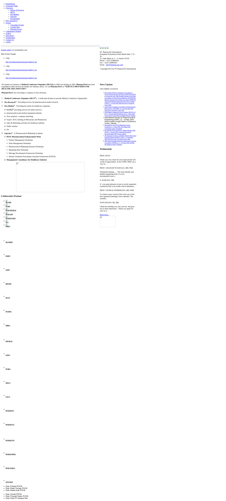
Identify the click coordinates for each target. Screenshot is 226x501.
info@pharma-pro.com (114, 65)
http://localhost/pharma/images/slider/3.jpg (21, 78)
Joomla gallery (6, 50)
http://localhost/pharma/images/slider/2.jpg (21, 62)
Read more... (104, 215)
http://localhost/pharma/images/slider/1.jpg (21, 70)
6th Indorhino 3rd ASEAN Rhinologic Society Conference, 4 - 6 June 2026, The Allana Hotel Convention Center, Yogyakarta (117, 126)
